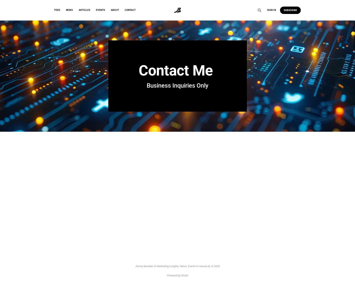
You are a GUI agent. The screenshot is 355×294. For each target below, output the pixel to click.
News (69, 10)
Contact (130, 10)
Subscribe (290, 10)
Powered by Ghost (177, 275)
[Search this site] (259, 10)
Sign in (271, 10)
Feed (57, 10)
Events (100, 10)
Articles (84, 10)
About (115, 10)
